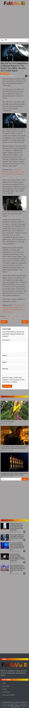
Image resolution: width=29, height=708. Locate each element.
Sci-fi (13, 318)
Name (5, 355)
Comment (6, 340)
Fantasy (24, 316)
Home (4, 683)
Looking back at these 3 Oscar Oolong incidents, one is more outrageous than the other (14, 474)
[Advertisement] (14, 22)
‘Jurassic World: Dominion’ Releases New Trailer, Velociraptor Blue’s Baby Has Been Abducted (14, 447)
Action (9, 316)
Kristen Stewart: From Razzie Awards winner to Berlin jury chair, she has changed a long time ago (17, 568)
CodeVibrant (14, 703)
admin (13, 76)
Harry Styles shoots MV (7, 421)
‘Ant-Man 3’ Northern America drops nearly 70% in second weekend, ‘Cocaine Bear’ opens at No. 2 (17, 546)
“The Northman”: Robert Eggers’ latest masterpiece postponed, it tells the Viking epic (5, 321)
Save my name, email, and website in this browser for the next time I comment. (13, 380)
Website (5, 369)
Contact (4, 689)
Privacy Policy (6, 692)
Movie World (4, 73)
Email (4, 362)
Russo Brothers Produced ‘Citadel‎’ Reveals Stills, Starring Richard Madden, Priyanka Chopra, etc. (17, 557)
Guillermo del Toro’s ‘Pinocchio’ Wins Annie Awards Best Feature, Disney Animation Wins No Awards (16, 527)
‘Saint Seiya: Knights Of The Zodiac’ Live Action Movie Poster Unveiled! (17, 536)
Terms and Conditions (8, 695)
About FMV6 (5, 686)
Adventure (16, 316)
